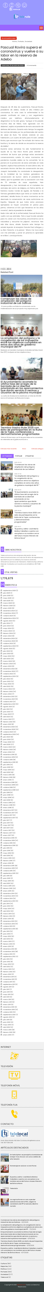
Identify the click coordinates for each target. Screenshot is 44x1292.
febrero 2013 (7, 944)
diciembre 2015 (8, 866)
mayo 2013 (7, 936)
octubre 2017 (7, 815)
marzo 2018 (7, 803)
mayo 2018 (7, 797)
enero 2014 (7, 919)
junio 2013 (6, 934)
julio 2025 (6, 593)
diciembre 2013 (8, 921)
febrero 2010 (7, 1032)
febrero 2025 (8, 606)
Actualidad (7, 456)
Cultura (4, 1263)
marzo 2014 (7, 914)
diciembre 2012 (8, 949)
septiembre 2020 (9, 734)
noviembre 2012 (9, 951)
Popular (18, 456)
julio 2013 (6, 931)
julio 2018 (6, 792)
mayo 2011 (6, 994)
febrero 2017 (7, 833)
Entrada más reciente (9, 449)
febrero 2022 (8, 691)
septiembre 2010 (9, 1015)
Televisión (14, 1188)
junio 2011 (6, 992)
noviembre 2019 (9, 757)
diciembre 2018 (8, 782)
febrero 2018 (7, 805)
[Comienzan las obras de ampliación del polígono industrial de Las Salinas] (7, 467)
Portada (4, 1272)
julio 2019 (6, 765)
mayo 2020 (7, 742)
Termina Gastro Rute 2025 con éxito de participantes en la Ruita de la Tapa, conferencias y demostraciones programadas (21, 1243)
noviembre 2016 (9, 840)
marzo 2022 (7, 689)
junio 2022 (7, 681)
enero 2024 (7, 636)
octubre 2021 (8, 702)
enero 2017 (7, 835)
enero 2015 (7, 891)
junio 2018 (6, 795)
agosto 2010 (7, 1017)
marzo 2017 (7, 830)
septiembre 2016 (9, 845)
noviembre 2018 (9, 785)
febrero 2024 (8, 633)
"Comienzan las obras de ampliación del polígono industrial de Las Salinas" (24, 467)
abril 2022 (6, 686)
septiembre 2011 (9, 984)
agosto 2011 (7, 987)
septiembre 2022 (9, 676)
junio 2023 (7, 653)
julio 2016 (6, 848)
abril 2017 (6, 828)
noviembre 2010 (9, 1009)
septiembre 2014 (9, 901)
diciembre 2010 (8, 1007)
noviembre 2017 (9, 813)
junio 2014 (6, 906)
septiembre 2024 (9, 618)
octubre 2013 (8, 926)
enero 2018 (7, 808)
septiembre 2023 (9, 646)
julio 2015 (6, 876)
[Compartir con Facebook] (8, 269)
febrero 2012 (7, 972)
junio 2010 (6, 1022)
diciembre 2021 (8, 696)
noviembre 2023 (9, 641)
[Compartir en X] (6, 269)
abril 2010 (6, 1027)
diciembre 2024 (9, 611)
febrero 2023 (8, 664)
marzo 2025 (7, 603)
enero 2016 (7, 863)
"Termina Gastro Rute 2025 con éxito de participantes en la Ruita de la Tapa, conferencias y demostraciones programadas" (27, 517)
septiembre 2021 (9, 704)
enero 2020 (7, 752)
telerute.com (21, 1285)
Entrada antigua (37, 449)
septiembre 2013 (9, 929)
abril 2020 (6, 744)
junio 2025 (7, 595)
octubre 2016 (8, 843)
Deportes (4, 1266)
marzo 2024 (7, 631)
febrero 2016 (7, 861)
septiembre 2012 (9, 956)
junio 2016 (6, 850)
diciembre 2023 (9, 638)
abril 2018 (6, 800)
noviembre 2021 (9, 699)
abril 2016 (6, 855)
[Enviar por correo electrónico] (2, 269)
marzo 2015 (7, 886)
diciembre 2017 (8, 810)
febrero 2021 (7, 722)
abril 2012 (6, 967)
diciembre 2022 (9, 669)
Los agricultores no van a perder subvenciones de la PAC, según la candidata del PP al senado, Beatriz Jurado (24, 1202)
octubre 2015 (8, 871)
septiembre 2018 (9, 790)
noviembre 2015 (9, 868)
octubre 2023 (8, 643)
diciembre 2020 (9, 727)
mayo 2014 (7, 908)
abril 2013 (6, 939)
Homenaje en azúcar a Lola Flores (23, 1166)
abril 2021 (6, 717)
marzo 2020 (7, 747)
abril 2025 (6, 601)
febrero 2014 (7, 916)
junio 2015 (6, 878)
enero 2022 (7, 694)
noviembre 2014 (9, 896)
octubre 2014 (8, 898)
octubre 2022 (8, 674)
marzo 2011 (7, 999)
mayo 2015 (7, 881)
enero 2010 (7, 1035)
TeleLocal (4, 1277)
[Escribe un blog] (4, 269)
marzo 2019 (7, 775)
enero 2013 (7, 946)
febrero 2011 (7, 1002)
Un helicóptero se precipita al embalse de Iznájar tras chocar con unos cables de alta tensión (26, 1157)
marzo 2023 (7, 661)
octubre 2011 (7, 982)
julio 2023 (6, 651)
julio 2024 (6, 623)
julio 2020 (6, 737)
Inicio (24, 449)
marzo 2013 (7, 941)
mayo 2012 (7, 964)
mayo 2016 (7, 853)
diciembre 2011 (8, 977)
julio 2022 (6, 679)
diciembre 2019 (8, 754)
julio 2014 (6, 904)
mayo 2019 (7, 770)
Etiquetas (29, 456)
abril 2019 (6, 772)
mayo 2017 (7, 825)
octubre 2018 (8, 787)
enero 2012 (7, 974)
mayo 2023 (7, 656)
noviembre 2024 (9, 613)
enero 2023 (7, 666)
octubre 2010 (8, 1012)
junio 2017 (6, 823)
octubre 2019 (8, 760)
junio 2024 (7, 626)
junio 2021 (6, 712)
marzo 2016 (7, 858)
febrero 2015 (7, 888)
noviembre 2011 (8, 979)
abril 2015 (6, 883)
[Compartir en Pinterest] (10, 269)
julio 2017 (6, 820)
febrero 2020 (8, 749)
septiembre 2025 (9, 590)
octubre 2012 (8, 954)
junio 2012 (6, 962)
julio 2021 (6, 709)
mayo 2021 (7, 714)
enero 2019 (7, 780)
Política (4, 1269)
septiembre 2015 (9, 873)
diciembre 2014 (8, 893)
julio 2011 (6, 989)
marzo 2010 (7, 1030)
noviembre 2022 (9, 671)
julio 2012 (6, 959)
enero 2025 (7, 608)
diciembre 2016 (8, 838)
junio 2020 (7, 739)
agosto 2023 (7, 648)
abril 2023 (6, 659)
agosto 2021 (7, 707)
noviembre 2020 (9, 729)
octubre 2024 (8, 616)
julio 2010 (6, 1020)
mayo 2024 (7, 628)
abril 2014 (6, 911)
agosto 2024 (8, 621)
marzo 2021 (7, 719)
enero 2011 (7, 1004)
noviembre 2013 (9, 924)
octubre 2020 (8, 732)
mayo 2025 (7, 598)
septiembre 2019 (9, 762)
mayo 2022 (7, 684)
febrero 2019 (7, 777)
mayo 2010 (7, 1025)
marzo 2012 (7, 969)
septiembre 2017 (9, 818)
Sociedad (4, 1274)
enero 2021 (7, 724)
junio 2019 (6, 767)
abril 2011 (6, 997)
